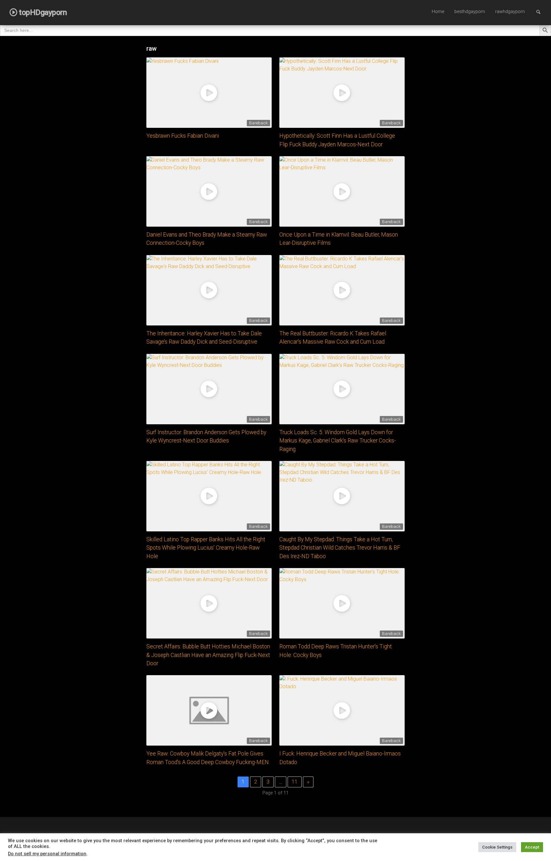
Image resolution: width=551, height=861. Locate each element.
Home (438, 11)
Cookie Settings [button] (497, 847)
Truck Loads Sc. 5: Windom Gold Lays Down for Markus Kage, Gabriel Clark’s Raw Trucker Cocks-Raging (337, 440)
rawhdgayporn (510, 11)
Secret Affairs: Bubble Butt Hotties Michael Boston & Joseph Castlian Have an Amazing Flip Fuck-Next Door (208, 655)
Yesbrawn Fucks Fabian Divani (182, 136)
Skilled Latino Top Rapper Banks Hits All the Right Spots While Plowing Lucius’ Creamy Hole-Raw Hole (205, 547)
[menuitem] (438, 12)
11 (295, 782)
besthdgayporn (469, 11)
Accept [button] (532, 847)
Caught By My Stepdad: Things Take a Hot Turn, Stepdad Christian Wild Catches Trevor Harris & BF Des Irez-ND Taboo (339, 547)
